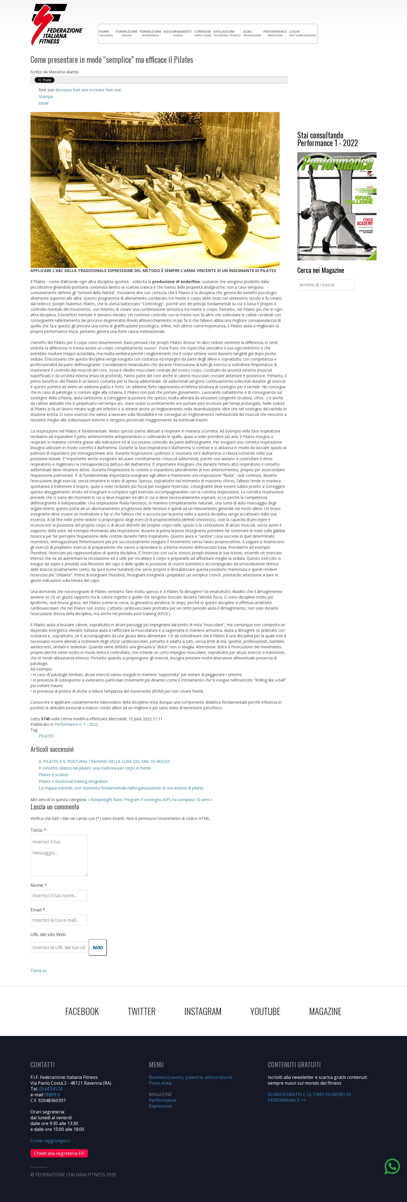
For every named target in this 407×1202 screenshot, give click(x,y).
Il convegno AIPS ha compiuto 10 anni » (176, 799)
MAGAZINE (325, 1010)
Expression (160, 1106)
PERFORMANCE (275, 33)
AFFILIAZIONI (227, 33)
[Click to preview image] (155, 189)
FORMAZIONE (126, 33)
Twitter (142, 1010)
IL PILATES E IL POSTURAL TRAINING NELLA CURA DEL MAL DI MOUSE (104, 761)
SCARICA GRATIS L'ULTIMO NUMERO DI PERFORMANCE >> (309, 1097)
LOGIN (302, 33)
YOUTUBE (265, 1010)
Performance (162, 1100)
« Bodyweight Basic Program (114, 799)
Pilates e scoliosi (53, 774)
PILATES (46, 736)
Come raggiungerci (50, 1141)
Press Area (160, 1083)
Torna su (38, 970)
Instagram (202, 1010)
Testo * (38, 830)
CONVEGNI (202, 33)
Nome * (38, 885)
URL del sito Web (48, 934)
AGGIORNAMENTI (178, 33)
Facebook (82, 1010)
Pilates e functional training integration (73, 781)
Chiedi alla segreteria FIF (59, 1153)
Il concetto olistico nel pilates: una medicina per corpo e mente (95, 768)
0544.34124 (50, 1089)
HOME (106, 33)
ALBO (252, 33)
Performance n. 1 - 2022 (76, 724)
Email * (37, 910)
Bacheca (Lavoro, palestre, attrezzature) (190, 1077)
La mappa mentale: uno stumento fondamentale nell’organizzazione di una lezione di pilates (121, 788)
